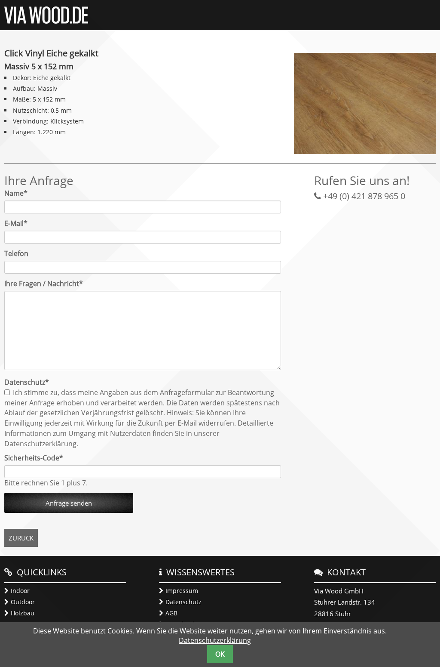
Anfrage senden (69, 503)
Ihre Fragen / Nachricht (43, 283)
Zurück (21, 538)
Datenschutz (183, 602)
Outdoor (23, 602)
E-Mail (20, 223)
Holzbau (22, 613)
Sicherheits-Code (33, 458)
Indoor (20, 591)
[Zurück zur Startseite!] (46, 21)
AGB (171, 613)
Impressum (181, 591)
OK (220, 654)
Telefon (16, 253)
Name (20, 193)
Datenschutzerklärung (215, 640)
